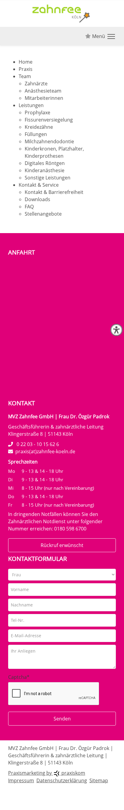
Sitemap (98, 780)
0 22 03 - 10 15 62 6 (38, 444)
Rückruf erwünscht (62, 545)
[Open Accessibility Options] (116, 330)
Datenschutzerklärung (61, 780)
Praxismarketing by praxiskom (46, 773)
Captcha (18, 677)
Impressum (21, 780)
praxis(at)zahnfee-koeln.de (45, 451)
